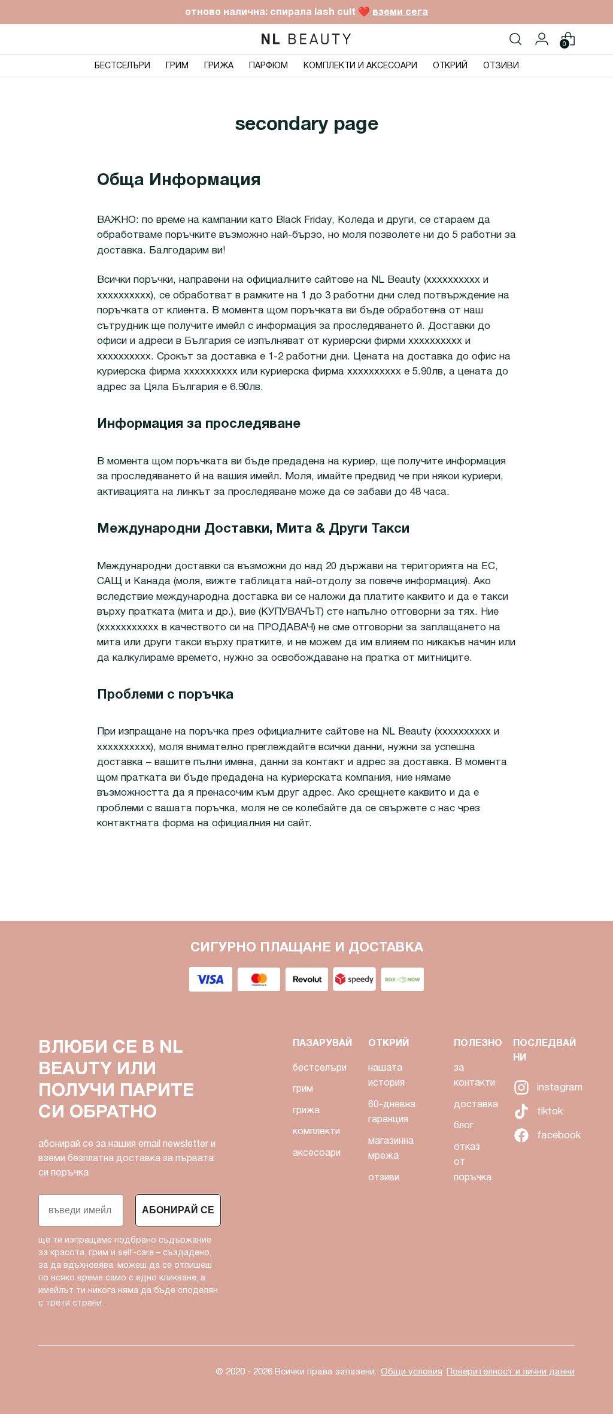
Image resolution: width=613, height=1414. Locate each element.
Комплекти (316, 1131)
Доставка (476, 1104)
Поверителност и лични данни (511, 1371)
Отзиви (383, 1177)
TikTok (520, 1111)
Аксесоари (317, 1152)
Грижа (306, 1110)
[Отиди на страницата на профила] (542, 39)
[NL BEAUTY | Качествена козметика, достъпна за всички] (306, 39)
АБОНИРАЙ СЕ (178, 1210)
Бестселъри (320, 1067)
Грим (303, 1088)
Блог (464, 1125)
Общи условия (411, 1371)
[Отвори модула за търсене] (515, 39)
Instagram (520, 1087)
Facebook (520, 1135)
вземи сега (400, 11)
